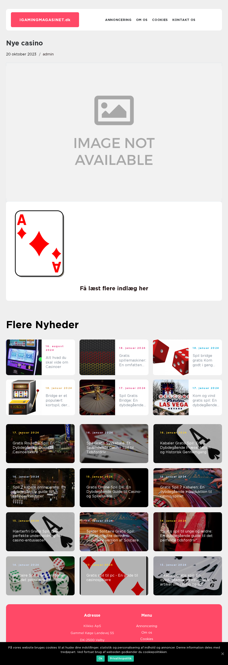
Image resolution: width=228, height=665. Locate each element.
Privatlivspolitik (121, 658)
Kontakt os (183, 20)
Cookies (160, 20)
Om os (142, 20)
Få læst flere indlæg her (114, 288)
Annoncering (118, 20)
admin (48, 54)
